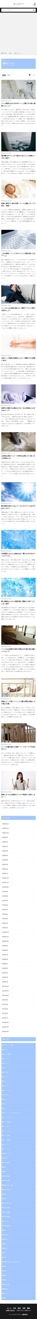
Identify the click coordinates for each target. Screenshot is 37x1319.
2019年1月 (5, 927)
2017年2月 (5, 1013)
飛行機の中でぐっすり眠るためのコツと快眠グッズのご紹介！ (18, 157)
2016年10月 (5, 1031)
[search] (34, 10)
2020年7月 (5, 846)
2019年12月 (5, 878)
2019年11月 (5, 882)
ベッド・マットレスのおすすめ (12, 1113)
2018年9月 (5, 945)
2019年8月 (5, 896)
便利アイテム (17, 53)
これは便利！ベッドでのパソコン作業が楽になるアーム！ (18, 254)
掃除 (5, 1230)
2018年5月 (5, 963)
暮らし (5, 1243)
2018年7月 (5, 954)
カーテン (6, 1058)
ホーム (9, 1308)
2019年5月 (5, 909)
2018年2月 (5, 977)
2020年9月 (5, 837)
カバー (5, 1067)
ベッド (5, 1108)
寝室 (5, 1194)
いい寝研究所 (24, 1314)
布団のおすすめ (8, 1203)
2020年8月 (5, 842)
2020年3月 (5, 864)
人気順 (8, 75)
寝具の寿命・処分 (8, 1185)
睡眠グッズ (7, 1280)
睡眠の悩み (7, 1284)
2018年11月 (5, 936)
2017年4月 (5, 1004)
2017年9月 (5, 1000)
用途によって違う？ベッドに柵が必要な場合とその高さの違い (18, 702)
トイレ (5, 1104)
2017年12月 (5, 986)
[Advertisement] (18, 32)
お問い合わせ (10, 1310)
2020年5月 (5, 855)
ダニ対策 (6, 1095)
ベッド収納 (7, 1135)
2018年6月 (5, 959)
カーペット (7, 1063)
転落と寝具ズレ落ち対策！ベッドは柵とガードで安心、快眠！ (18, 204)
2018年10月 (5, 941)
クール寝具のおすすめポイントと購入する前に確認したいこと (18, 104)
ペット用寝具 (7, 1140)
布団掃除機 (7, 1225)
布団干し (6, 1221)
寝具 (10, 53)
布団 (5, 1198)
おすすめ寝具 (7, 1054)
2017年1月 (5, 1018)
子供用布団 (7, 1162)
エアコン (6, 1049)
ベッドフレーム (8, 1131)
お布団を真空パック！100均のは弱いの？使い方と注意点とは (18, 457)
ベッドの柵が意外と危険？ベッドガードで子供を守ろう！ (18, 748)
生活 (5, 1271)
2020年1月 (5, 873)
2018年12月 (5, 932)
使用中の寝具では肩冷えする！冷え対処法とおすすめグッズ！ (18, 409)
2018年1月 (5, 982)
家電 (5, 1167)
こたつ (5, 1081)
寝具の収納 (7, 1176)
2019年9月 (5, 891)
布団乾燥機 (7, 1216)
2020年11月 (5, 828)
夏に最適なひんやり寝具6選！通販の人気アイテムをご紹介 (18, 602)
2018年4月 (5, 968)
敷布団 (5, 1239)
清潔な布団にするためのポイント (13, 1261)
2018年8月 (5, 950)
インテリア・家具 (8, 1045)
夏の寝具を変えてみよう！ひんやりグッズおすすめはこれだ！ (18, 507)
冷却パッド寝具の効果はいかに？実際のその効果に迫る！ (18, 359)
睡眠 (5, 1275)
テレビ (5, 1099)
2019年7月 (5, 900)
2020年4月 (5, 860)
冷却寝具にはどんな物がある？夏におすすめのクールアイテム (18, 555)
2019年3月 (5, 918)
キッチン (6, 1076)
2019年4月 (5, 914)
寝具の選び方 (7, 1189)
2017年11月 (5, 991)
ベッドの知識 (7, 1122)
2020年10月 (5, 833)
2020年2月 (5, 869)
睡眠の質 (6, 1289)
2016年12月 (5, 1022)
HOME (5, 53)
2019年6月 (5, 905)
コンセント (7, 1086)
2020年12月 (5, 824)
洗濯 (5, 1257)
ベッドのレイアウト (9, 1117)
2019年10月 (5, 887)
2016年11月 (5, 1027)
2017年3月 (5, 1009)
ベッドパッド (7, 1126)
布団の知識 (7, 1212)
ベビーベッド (7, 1144)
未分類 (5, 1248)
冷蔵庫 (5, 1158)
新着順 (4, 75)
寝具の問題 (7, 1180)
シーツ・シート (8, 1090)
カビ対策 (6, 1072)
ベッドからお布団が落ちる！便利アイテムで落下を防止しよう (18, 309)
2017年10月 (5, 995)
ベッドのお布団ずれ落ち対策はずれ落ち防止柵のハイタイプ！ (18, 650)
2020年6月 (5, 851)
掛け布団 (6, 1234)
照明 (5, 1266)
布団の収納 (7, 1207)
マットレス (7, 1149)
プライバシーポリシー (23, 1310)
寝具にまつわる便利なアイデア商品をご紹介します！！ (18, 796)
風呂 (5, 1298)
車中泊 (5, 1293)
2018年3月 (5, 973)
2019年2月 (5, 923)
